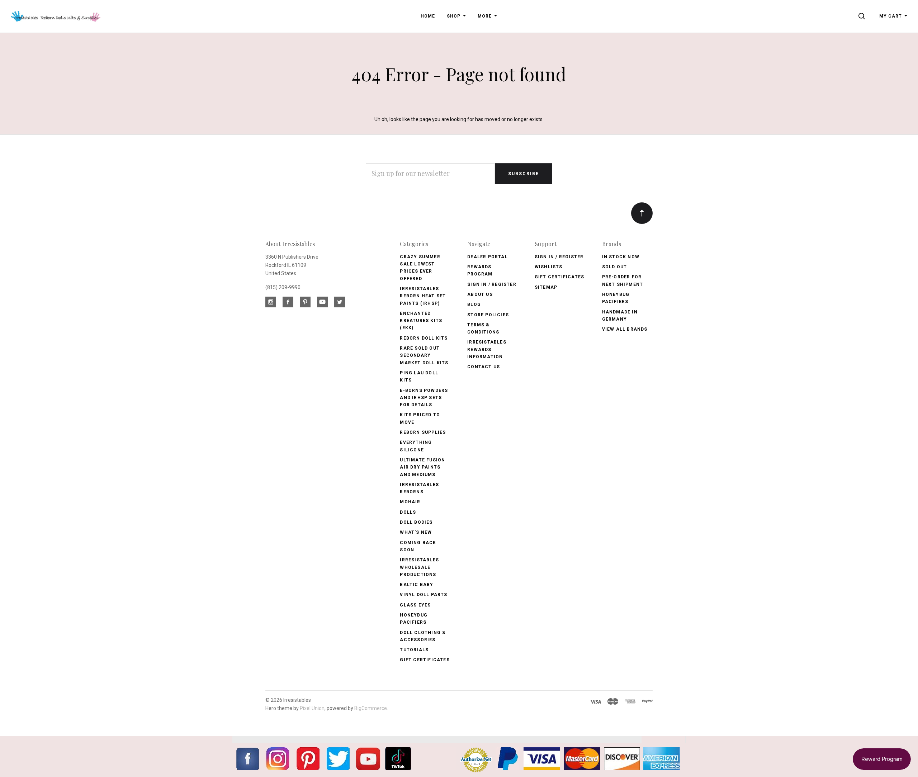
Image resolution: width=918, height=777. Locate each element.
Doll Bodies (416, 522)
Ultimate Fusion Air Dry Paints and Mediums (422, 467)
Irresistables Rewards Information (486, 349)
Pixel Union (312, 708)
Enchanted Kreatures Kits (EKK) (421, 321)
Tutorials (414, 649)
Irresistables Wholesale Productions (419, 567)
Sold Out (614, 266)
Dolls (408, 512)
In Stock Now (620, 256)
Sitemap (546, 287)
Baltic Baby (416, 584)
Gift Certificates (424, 659)
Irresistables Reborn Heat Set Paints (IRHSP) (423, 296)
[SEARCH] (862, 16)
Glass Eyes (415, 605)
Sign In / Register (491, 284)
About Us (480, 294)
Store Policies (488, 314)
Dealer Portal (487, 256)
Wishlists (549, 266)
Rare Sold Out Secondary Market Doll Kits (424, 355)
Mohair (410, 501)
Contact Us (483, 366)
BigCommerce (370, 708)
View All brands (625, 329)
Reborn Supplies (423, 432)
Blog (474, 304)
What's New (416, 532)
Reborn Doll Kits (424, 338)
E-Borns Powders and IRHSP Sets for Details (424, 398)
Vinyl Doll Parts (423, 594)
